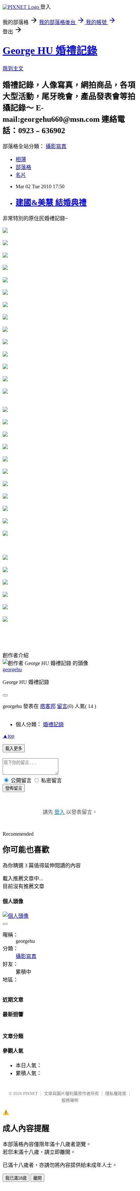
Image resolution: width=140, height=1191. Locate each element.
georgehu (12, 669)
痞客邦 (48, 706)
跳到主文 (13, 68)
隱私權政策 (115, 1093)
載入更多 (13, 748)
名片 (21, 175)
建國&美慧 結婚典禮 (51, 202)
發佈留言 (13, 788)
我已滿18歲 (16, 1178)
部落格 (23, 167)
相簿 (21, 159)
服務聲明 (70, 1100)
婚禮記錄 (53, 724)
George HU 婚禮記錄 (50, 50)
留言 (62, 706)
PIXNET (30, 1093)
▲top (8, 736)
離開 (37, 1178)
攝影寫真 (56, 146)
